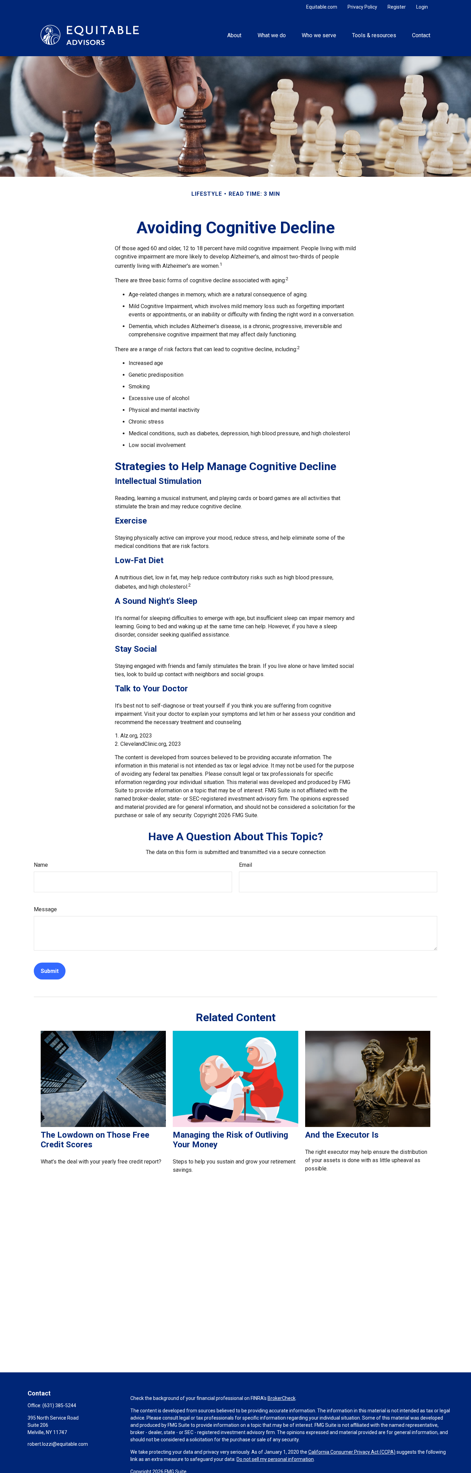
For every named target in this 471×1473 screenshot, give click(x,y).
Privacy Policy (362, 7)
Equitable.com (321, 7)
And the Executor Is (342, 1135)
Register (397, 7)
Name (41, 865)
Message (45, 909)
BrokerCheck (281, 1398)
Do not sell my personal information (275, 1459)
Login (422, 7)
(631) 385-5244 (59, 1405)
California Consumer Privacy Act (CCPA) (351, 1452)
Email (245, 865)
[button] (234, 35)
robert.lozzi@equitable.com (58, 1444)
